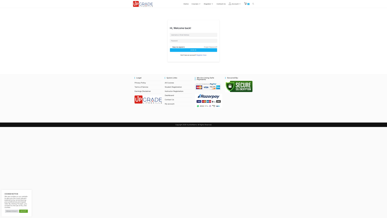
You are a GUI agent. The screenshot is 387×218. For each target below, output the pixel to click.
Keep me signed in (178, 47)
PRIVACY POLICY (11, 211)
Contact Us (169, 100)
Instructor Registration (174, 91)
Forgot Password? (210, 47)
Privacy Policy (140, 83)
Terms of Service (141, 87)
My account (169, 104)
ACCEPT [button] (23, 211)
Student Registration (173, 87)
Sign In (193, 50)
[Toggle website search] (253, 4)
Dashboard (169, 95)
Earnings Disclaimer (143, 91)
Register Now (201, 55)
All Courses (169, 83)
